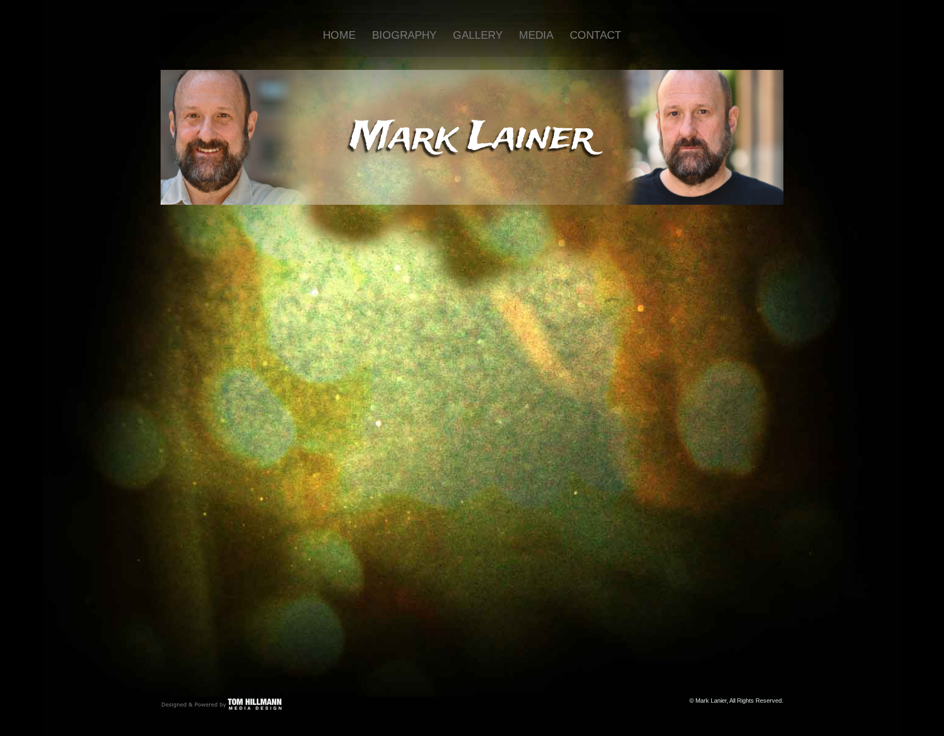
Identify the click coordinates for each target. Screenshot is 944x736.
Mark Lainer (472, 137)
